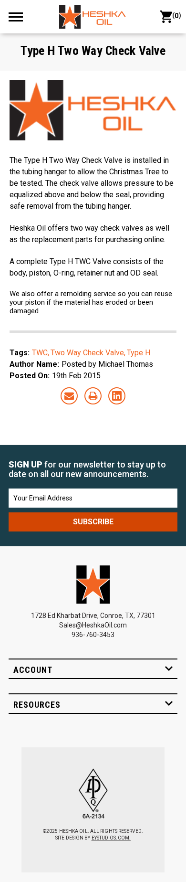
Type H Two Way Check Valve (93, 50)
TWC (40, 352)
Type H (138, 352)
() (174, 15)
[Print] (93, 395)
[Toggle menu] (20, 16)
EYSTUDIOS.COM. (111, 837)
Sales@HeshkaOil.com (93, 625)
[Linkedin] (116, 395)
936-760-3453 (93, 634)
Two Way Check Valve (87, 352)
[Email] (69, 395)
